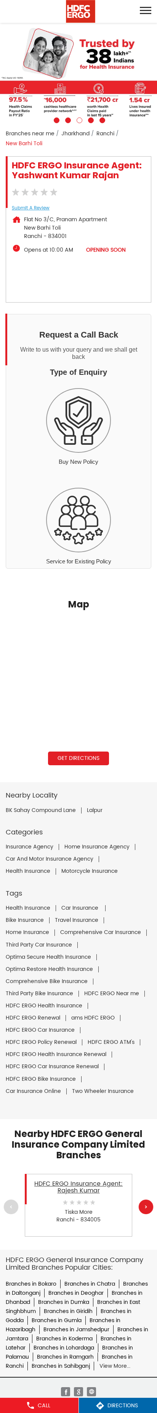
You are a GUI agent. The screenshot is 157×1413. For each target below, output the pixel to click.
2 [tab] (67, 119)
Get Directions (78, 758)
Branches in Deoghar (76, 1293)
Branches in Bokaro (31, 1284)
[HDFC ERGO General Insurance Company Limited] (80, 11)
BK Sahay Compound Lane (41, 810)
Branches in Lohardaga (64, 1347)
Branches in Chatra (89, 1284)
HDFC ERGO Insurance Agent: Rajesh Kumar (78, 1187)
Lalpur (95, 810)
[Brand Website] (91, 1391)
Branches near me (30, 133)
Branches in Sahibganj (61, 1366)
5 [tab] (101, 119)
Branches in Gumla (57, 1320)
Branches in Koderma (64, 1338)
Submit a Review (31, 208)
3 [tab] (78, 119)
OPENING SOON (106, 250)
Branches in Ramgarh (65, 1357)
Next (146, 1207)
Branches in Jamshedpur (76, 1329)
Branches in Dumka (63, 1302)
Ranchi (105, 133)
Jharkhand (75, 133)
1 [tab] (56, 119)
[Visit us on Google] (78, 1391)
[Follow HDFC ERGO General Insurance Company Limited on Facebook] (65, 1391)
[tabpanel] (78, 73)
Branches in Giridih (68, 1311)
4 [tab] (90, 119)
